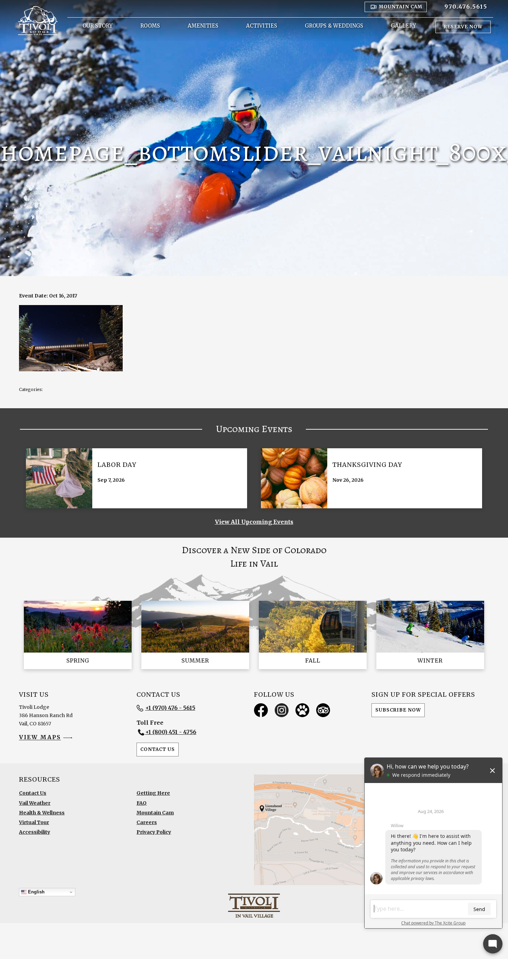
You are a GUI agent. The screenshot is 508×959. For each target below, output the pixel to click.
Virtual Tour (34, 822)
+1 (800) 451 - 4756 (170, 731)
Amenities (203, 25)
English (36, 891)
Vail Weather (34, 803)
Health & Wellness (42, 813)
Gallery (403, 25)
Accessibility (34, 832)
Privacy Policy (154, 832)
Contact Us (157, 749)
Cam (400, 7)
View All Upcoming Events (254, 521)
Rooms (150, 25)
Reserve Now (463, 27)
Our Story (98, 25)
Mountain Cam (155, 813)
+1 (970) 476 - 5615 (170, 707)
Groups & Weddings (334, 25)
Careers (147, 822)
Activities (261, 25)
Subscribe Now (398, 710)
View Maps (40, 737)
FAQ (142, 803)
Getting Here (153, 793)
